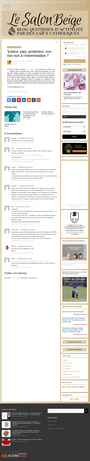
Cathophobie (11, 47)
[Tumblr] (34, 100)
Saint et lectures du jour (72, 371)
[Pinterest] (19, 100)
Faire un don (68, 363)
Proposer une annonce (74, 342)
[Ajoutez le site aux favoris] (74, 399)
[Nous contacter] (73, 399)
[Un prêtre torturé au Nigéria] (12, 121)
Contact (32, 2)
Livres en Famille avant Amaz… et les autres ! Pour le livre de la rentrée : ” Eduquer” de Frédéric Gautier (27, 413)
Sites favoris (68, 374)
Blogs (11, 2)
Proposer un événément (75, 349)
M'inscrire (83, 64)
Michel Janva (17, 61)
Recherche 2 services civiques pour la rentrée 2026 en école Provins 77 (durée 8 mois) (72, 330)
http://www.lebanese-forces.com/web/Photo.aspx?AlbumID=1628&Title (30, 261)
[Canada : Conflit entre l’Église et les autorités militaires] (6, 445)
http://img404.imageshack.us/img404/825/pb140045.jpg (26, 155)
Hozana (78, 206)
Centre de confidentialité (72, 377)
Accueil (6, 2)
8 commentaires (16, 63)
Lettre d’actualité (43, 2)
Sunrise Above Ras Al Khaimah (73, 312)
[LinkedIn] (24, 100)
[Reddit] (29, 100)
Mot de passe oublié (80, 57)
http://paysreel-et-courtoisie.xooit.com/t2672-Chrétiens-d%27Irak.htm (30, 159)
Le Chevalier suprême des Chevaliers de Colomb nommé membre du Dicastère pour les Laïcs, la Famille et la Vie (25, 432)
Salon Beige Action (21, 2)
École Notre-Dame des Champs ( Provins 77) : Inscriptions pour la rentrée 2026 (73, 320)
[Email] (39, 100)
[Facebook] (14, 100)
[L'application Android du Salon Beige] (78, 399)
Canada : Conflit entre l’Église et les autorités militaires (27, 439)
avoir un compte (15, 278)
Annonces (54, 2)
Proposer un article (66, 2)
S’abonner (67, 366)
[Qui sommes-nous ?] (71, 399)
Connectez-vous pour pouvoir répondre (22, 142)
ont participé (30, 69)
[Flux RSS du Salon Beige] (76, 399)
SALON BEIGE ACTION (74, 70)
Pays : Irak (18, 47)
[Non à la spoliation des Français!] (75, 89)
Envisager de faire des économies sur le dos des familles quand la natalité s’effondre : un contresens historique (26, 423)
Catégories (67, 368)
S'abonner (51, 425)
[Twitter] (9, 100)
